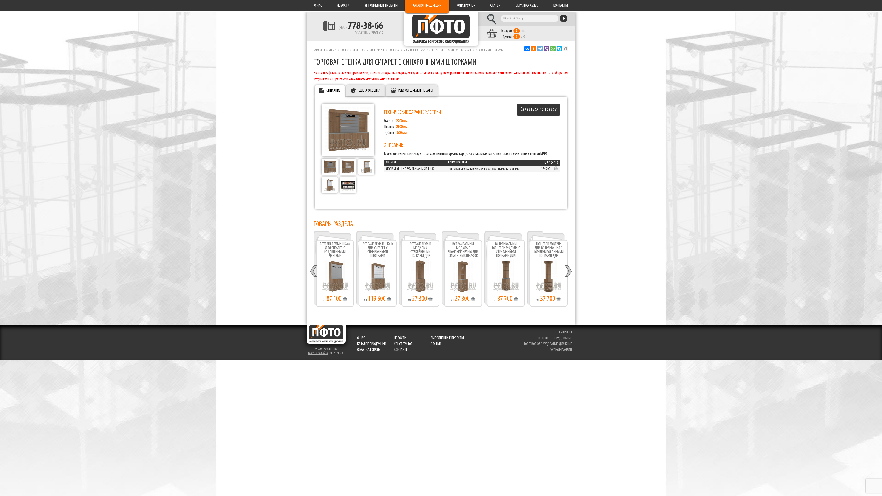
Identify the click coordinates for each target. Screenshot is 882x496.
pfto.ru (333, 349)
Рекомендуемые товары (415, 91)
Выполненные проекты (381, 6)
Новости (343, 6)
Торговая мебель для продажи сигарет (411, 50)
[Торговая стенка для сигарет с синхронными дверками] (330, 167)
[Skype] (559, 48)
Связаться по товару (538, 109)
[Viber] (546, 48)
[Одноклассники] (533, 48)
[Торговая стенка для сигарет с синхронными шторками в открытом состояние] (348, 167)
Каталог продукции (427, 6)
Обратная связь (527, 6)
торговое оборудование (554, 338)
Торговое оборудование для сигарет (362, 50)
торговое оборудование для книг (547, 344)
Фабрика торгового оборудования (441, 28)
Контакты (560, 6)
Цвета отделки (369, 91)
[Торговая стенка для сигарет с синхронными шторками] (348, 130)
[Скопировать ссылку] (565, 48)
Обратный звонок (369, 33)
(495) (361, 27)
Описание (333, 91)
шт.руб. (513, 34)
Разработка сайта (318, 353)
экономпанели (561, 350)
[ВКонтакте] (527, 48)
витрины (565, 332)
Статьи (495, 6)
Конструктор (466, 6)
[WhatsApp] (553, 48)
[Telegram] (540, 48)
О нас (318, 6)
